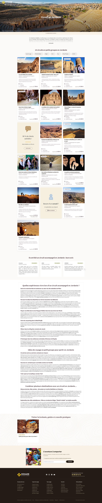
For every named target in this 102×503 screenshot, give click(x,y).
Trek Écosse (63, 487)
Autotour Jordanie (50, 493)
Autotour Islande (50, 491)
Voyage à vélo (34, 490)
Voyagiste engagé (20, 487)
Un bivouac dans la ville (80, 493)
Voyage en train (35, 488)
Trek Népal (63, 485)
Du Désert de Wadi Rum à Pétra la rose (50, 139)
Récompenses (19, 490)
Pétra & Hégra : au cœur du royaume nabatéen (72, 107)
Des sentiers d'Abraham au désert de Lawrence (50, 172)
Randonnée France (64, 488)
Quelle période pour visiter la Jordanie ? (28, 436)
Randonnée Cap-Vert (64, 490)
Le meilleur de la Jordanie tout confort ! (51, 107)
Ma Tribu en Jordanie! (24, 204)
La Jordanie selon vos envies (51, 33)
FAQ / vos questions (79, 487)
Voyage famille (34, 487)
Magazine (56, 500)
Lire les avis (28, 148)
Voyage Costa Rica (50, 487)
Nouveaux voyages (35, 493)
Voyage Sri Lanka (50, 488)
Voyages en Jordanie (18, 30)
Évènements (78, 491)
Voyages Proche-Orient (9, 30)
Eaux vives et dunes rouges (25, 107)
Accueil (3, 30)
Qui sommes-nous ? (20, 484)
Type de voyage (28, 54)
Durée (52, 54)
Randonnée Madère (64, 491)
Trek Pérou (63, 484)
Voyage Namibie (49, 484)
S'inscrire (70, 461)
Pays (58, 54)
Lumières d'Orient (68, 74)
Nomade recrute (20, 488)
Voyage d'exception (35, 491)
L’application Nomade (80, 485)
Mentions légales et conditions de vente (24, 500)
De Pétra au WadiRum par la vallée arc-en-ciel (73, 140)
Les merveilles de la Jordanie (25, 74)
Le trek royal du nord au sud (70, 204)
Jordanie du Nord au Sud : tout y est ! (50, 74)
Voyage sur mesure (35, 485)
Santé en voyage (79, 488)
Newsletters (52, 500)
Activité (73, 54)
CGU (33, 500)
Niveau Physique (65, 54)
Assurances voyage (79, 490)
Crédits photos (61, 500)
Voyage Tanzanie (50, 485)
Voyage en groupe (35, 484)
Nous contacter (78, 484)
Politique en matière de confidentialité (42, 500)
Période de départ (38, 54)
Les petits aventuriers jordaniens (72, 172)
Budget (46, 54)
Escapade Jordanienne (24, 237)
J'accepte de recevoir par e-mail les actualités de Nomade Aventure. (57, 458)
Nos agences (19, 485)
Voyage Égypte (49, 490)
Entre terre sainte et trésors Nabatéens (28, 172)
